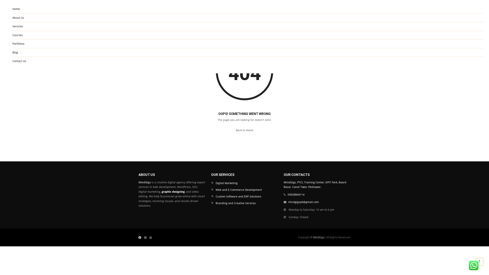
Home (16, 9)
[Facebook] (139, 237)
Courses (17, 35)
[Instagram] (145, 237)
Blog (15, 52)
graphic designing (173, 191)
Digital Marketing (227, 183)
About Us (18, 17)
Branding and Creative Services (236, 203)
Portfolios (18, 43)
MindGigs (319, 237)
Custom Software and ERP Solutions (238, 196)
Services (17, 26)
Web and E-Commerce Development (239, 190)
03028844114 (296, 194)
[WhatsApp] (151, 237)
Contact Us (19, 61)
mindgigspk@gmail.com (303, 202)
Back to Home (244, 130)
